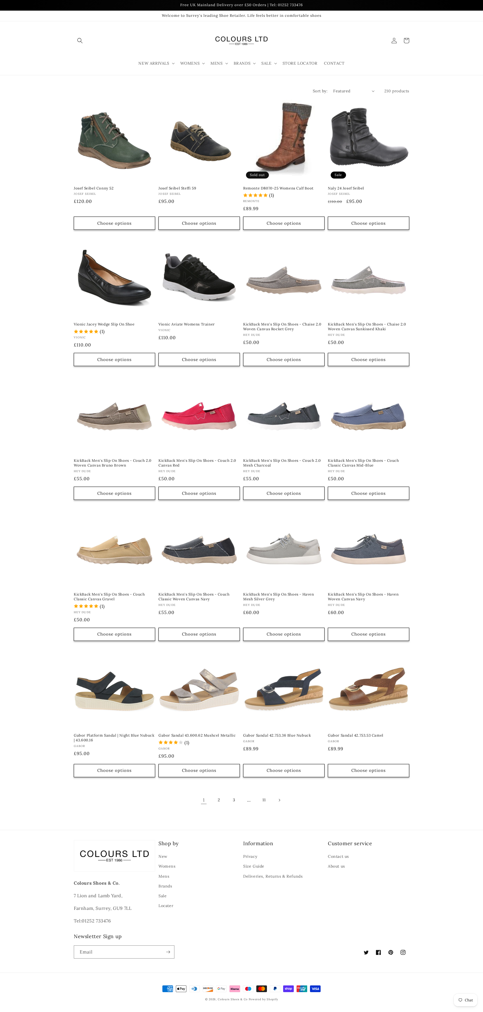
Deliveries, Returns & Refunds (272, 876)
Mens (163, 876)
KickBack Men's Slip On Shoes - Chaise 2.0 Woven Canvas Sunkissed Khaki (367, 326)
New (162, 856)
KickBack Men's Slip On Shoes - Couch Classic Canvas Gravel (109, 596)
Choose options (114, 223)
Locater (165, 905)
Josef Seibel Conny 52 (94, 188)
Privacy (250, 856)
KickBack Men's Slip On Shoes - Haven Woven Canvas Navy (363, 596)
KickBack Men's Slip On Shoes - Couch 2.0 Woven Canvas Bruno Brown (112, 463)
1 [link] (204, 800)
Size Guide (253, 866)
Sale (162, 895)
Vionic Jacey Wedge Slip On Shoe (104, 324)
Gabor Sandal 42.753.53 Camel (355, 735)
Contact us (338, 856)
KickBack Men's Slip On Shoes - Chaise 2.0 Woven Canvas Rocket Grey (282, 326)
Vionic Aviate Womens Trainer (186, 324)
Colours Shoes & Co (233, 999)
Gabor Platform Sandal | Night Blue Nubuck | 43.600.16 (114, 737)
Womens (167, 866)
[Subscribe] (168, 952)
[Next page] (279, 800)
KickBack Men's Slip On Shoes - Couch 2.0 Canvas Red (197, 463)
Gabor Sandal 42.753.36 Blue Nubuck (277, 735)
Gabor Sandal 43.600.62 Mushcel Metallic (197, 735)
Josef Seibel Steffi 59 (177, 188)
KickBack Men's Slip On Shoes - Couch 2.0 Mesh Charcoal (282, 463)
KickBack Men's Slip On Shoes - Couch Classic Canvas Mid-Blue (363, 463)
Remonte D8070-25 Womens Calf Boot (278, 188)
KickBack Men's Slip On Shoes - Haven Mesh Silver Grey (278, 596)
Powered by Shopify (263, 999)
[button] (80, 40)
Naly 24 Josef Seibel (346, 188)
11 (264, 799)
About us (336, 866)
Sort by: (320, 90)
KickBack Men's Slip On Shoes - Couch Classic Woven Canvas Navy (194, 596)
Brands (165, 886)
